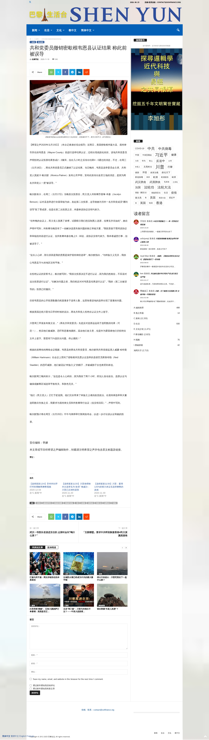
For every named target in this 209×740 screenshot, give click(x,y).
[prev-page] (122, 547)
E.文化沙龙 (139, 329)
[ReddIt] (86, 72)
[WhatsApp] (51, 72)
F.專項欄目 (138, 334)
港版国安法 (155, 193)
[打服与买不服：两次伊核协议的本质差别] (45, 563)
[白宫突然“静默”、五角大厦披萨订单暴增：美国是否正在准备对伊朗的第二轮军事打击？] (45, 595)
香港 (159, 203)
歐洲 (174, 177)
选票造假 (107, 503)
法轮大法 (164, 187)
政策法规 (154, 172)
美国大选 (99, 503)
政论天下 (166, 172)
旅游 (148, 177)
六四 (136, 161)
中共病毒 (165, 149)
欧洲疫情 (164, 177)
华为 (144, 161)
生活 (46, 30)
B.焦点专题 (139, 313)
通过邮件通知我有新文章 (44, 688)
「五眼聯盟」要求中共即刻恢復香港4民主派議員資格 (104, 534)
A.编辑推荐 (139, 308)
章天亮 (138, 198)
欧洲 (155, 177)
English (22, 736)
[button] (178, 30)
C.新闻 (36, 39)
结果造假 (90, 503)
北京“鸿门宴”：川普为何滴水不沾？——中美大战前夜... (77, 610)
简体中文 (86, 30)
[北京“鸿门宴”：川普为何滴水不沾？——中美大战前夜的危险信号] (78, 595)
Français (30, 736)
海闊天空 (138, 350)
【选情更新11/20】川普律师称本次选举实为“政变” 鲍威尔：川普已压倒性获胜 (76, 486)
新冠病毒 (139, 177)
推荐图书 (140, 40)
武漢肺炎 (154, 182)
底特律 (83, 503)
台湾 (170, 161)
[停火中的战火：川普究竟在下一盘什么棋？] (112, 563)
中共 (151, 148)
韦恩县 (114, 503)
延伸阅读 (51, 547)
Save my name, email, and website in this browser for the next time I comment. (68, 679)
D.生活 (137, 324)
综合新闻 (40, 42)
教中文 (73, 30)
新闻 (34, 30)
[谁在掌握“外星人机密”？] (112, 595)
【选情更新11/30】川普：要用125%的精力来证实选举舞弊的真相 (108, 486)
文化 (59, 30)
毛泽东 (166, 182)
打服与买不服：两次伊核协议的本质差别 (45, 578)
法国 (138, 187)
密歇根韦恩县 (69, 503)
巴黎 (170, 167)
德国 (137, 172)
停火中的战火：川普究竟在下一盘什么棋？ (112, 578)
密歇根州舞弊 (58, 503)
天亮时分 (148, 167)
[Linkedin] (79, 72)
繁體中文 (15, 736)
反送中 (160, 161)
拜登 (144, 172)
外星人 (137, 167)
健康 (173, 154)
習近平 (172, 198)
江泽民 (175, 182)
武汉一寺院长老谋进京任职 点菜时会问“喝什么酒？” (52, 534)
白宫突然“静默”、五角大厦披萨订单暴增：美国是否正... (44, 610)
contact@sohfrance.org (103, 710)
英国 (143, 203)
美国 (152, 197)
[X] (30, 2)
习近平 (161, 155)
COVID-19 (139, 148)
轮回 (151, 203)
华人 (151, 161)
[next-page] (126, 547)
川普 (77, 503)
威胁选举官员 (47, 503)
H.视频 (137, 340)
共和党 (39, 503)
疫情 (174, 192)
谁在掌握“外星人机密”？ (107, 608)
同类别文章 (37, 547)
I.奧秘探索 (101, 605)
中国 (137, 155)
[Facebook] (65, 72)
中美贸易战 (147, 155)
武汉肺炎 (140, 182)
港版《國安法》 (141, 193)
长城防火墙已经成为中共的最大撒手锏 (78, 578)
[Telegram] (72, 72)
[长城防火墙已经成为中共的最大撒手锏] (78, 563)
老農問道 (35, 59)
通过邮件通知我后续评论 (44, 685)
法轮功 (149, 187)
